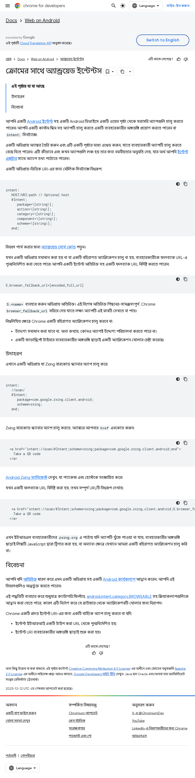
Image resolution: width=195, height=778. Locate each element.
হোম (8, 59)
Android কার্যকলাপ (119, 579)
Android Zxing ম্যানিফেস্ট (26, 477)
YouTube (138, 721)
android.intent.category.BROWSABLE (119, 596)
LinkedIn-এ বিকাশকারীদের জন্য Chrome (159, 728)
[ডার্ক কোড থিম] (178, 184)
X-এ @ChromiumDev (148, 713)
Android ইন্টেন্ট (40, 121)
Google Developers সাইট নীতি (94, 674)
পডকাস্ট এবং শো (80, 736)
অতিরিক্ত (30, 579)
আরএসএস (139, 736)
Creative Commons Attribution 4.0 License (99, 669)
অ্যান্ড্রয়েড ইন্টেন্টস (72, 59)
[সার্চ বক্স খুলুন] (114, 6)
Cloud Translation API (35, 43)
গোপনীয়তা (28, 756)
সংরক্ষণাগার (77, 728)
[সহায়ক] (178, 59)
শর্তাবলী (11, 756)
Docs (11, 21)
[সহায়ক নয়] (185, 59)
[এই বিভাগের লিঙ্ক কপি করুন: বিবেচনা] (29, 566)
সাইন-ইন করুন (177, 6)
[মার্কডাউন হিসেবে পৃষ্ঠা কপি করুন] (122, 72)
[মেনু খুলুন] (7, 5)
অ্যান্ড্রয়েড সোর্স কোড (58, 247)
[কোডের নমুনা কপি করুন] (185, 184)
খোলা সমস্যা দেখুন (18, 721)
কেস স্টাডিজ (77, 721)
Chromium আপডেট (83, 713)
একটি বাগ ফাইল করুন (21, 713)
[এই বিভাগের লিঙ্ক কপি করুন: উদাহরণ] (26, 354)
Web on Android (42, 21)
